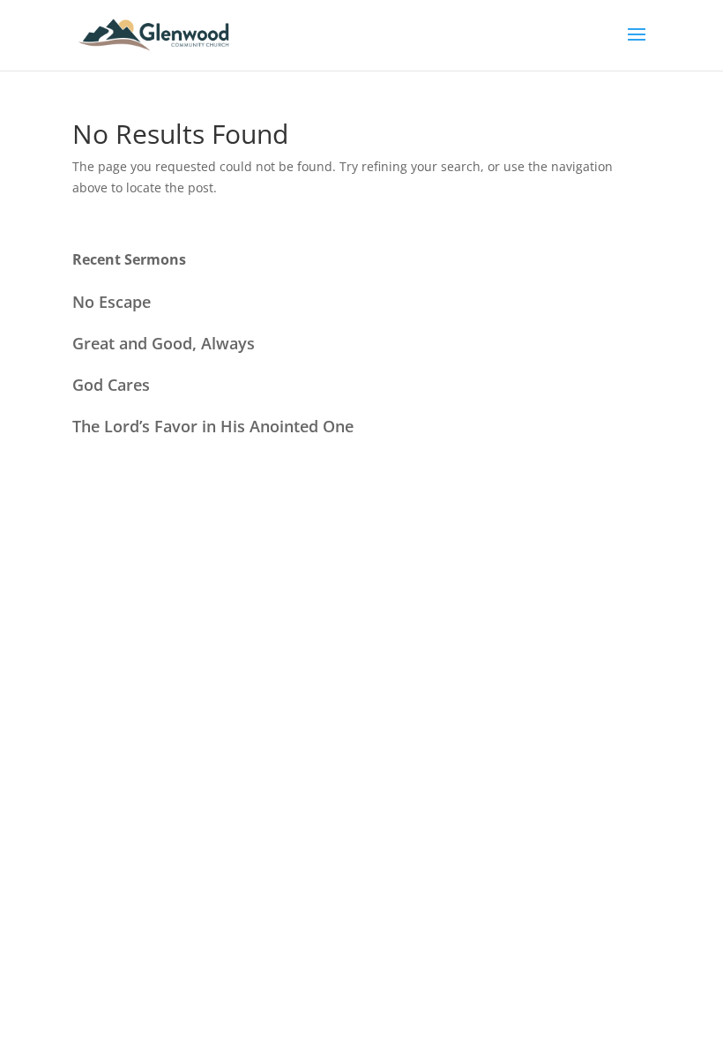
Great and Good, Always (163, 343)
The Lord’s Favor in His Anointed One (213, 426)
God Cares (111, 384)
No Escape (111, 301)
